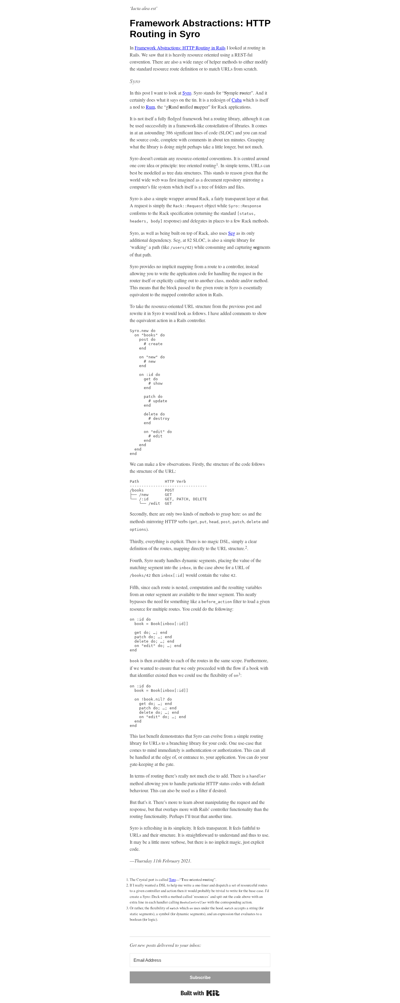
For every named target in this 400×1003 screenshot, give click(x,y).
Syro (186, 93)
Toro (172, 879)
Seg (231, 233)
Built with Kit (200, 993)
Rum (150, 107)
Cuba (237, 100)
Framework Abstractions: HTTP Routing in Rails (180, 47)
